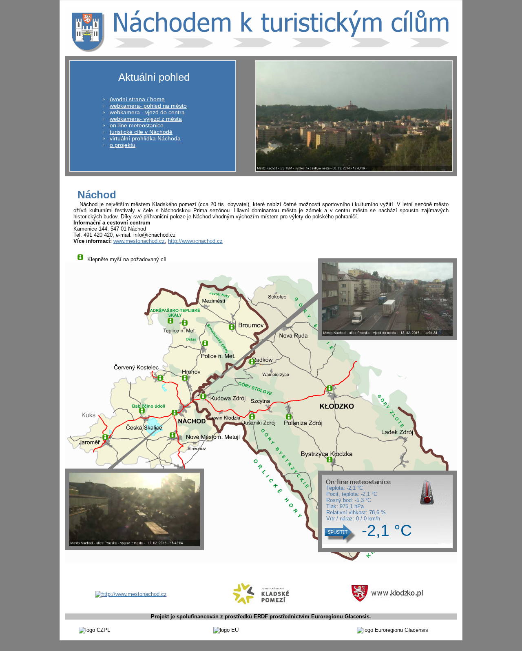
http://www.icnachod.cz (195, 241)
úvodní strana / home (137, 99)
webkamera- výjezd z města (146, 119)
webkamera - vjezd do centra (147, 112)
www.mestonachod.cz (139, 241)
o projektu (122, 145)
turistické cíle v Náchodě (141, 132)
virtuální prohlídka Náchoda (145, 138)
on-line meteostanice (137, 125)
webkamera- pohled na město (148, 105)
